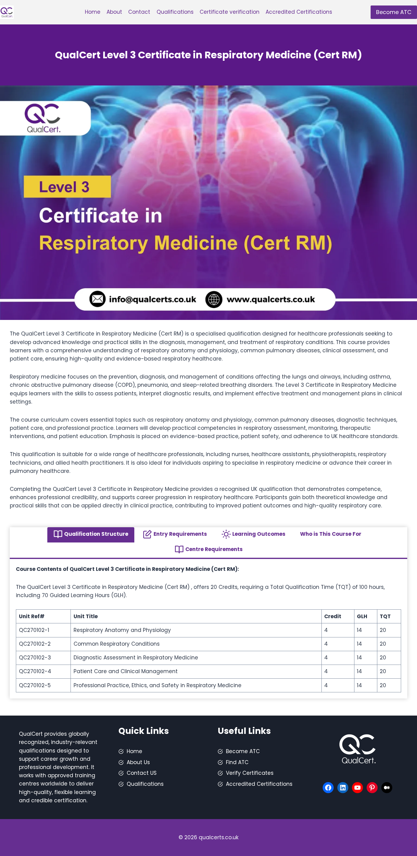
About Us (138, 762)
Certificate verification (229, 12)
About (114, 12)
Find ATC (237, 762)
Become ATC (394, 12)
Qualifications (175, 12)
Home (92, 12)
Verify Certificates (250, 773)
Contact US (142, 773)
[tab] (90, 534)
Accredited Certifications (299, 12)
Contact (139, 12)
